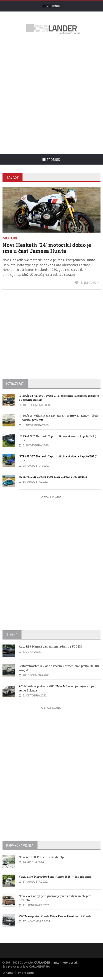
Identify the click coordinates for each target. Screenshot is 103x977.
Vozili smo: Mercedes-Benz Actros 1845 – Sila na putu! (55, 876)
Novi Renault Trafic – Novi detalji (41, 857)
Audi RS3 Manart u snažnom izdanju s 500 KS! (50, 646)
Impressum (26, 973)
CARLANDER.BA (39, 966)
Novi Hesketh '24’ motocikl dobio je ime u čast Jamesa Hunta (46, 248)
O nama (7, 973)
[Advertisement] (51, 95)
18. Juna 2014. (89, 282)
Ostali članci (51, 497)
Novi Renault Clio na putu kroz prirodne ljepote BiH (52, 476)
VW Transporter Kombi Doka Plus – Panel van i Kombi (55, 916)
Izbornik (53, 6)
